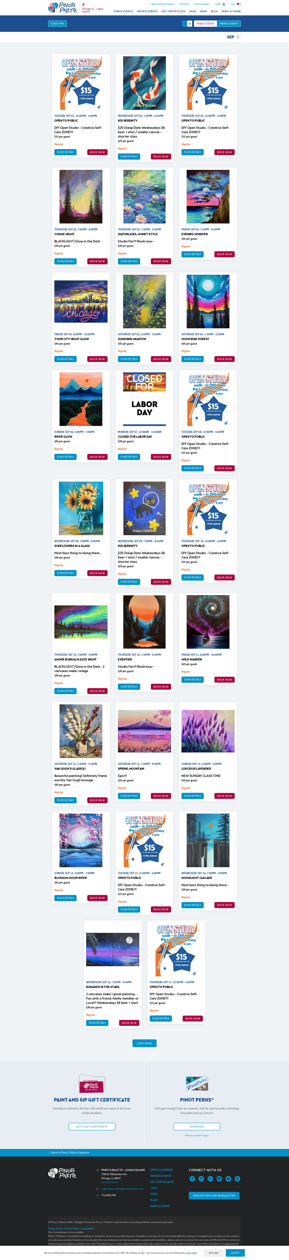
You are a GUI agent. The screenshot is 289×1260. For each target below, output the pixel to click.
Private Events (147, 11)
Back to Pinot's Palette (163, 4)
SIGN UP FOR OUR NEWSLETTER (214, 1195)
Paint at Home (231, 11)
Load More (144, 1043)
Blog (214, 11)
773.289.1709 (108, 1195)
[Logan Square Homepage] (63, 8)
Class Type (57, 23)
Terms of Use (55, 1228)
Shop (203, 11)
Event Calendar (161, 1170)
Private (228, 23)
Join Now (197, 1126)
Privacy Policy (71, 1228)
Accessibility (87, 1228)
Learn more (191, 1252)
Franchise (184, 4)
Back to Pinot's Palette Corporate (70, 1152)
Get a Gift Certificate (92, 1126)
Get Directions (109, 1182)
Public (205, 23)
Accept (235, 1252)
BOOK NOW (97, 152)
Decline (214, 1252)
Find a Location (201, 4)
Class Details (65, 152)
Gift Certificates (173, 11)
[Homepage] (72, 1173)
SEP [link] (231, 37)
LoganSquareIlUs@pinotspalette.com (122, 1188)
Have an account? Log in (197, 1135)
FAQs (192, 11)
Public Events (123, 11)
